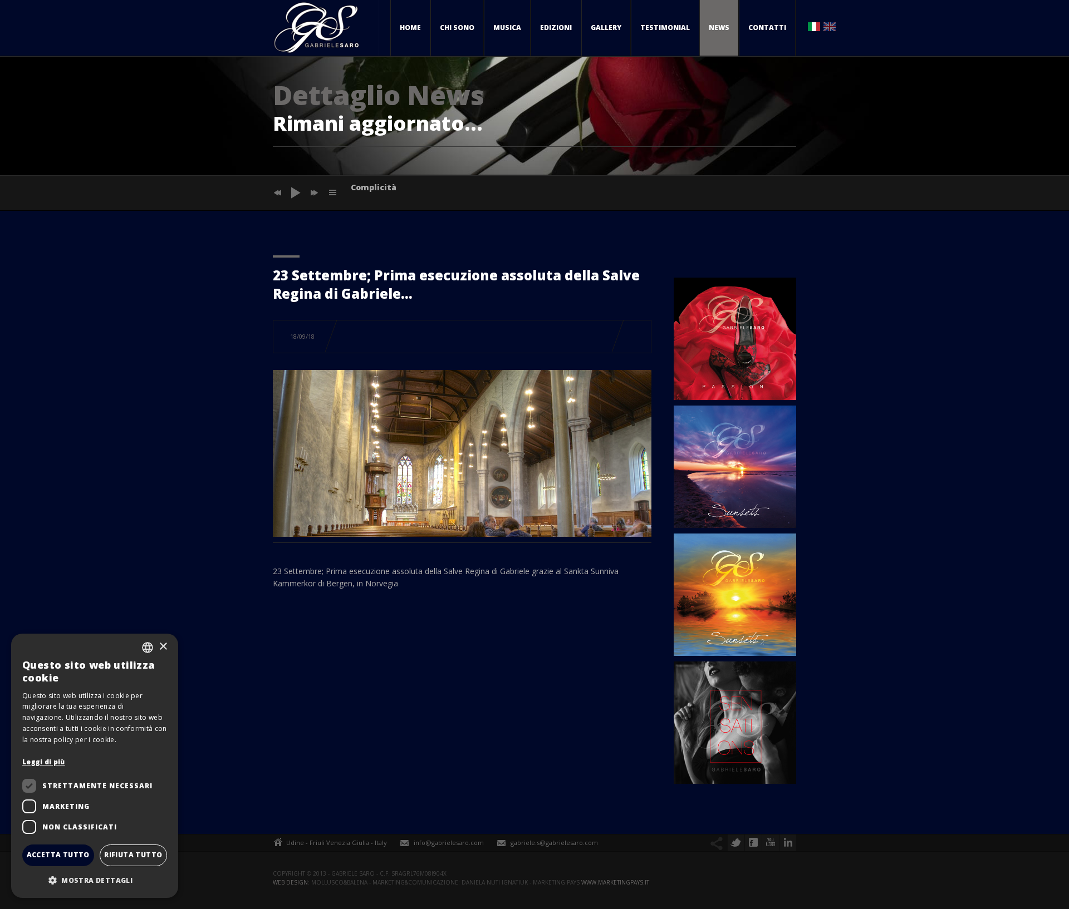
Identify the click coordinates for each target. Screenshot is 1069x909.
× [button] (163, 647)
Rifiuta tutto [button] (133, 854)
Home (410, 27)
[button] (94, 880)
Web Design (290, 882)
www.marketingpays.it (615, 882)
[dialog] (94, 766)
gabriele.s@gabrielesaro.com (554, 842)
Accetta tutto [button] (58, 854)
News (719, 27)
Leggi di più (43, 762)
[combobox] (147, 647)
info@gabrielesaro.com (449, 842)
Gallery (606, 27)
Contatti (767, 27)
